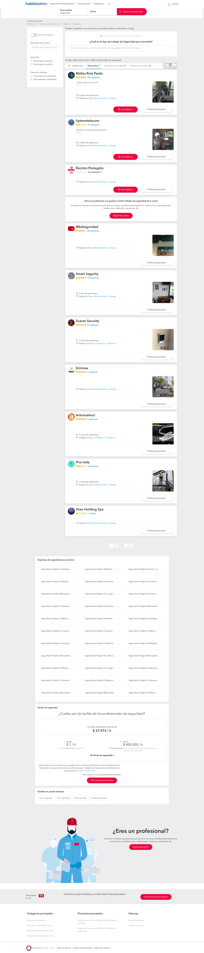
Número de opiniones (139, 66)
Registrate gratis (121, 216)
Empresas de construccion (50, 24)
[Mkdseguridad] (71, 228)
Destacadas (93, 66)
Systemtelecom (87, 121)
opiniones (93, 78)
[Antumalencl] (71, 416)
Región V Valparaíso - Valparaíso (102, 344)
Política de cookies (102, 948)
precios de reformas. (86, 771)
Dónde (93, 11)
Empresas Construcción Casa (39, 926)
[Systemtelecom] (71, 122)
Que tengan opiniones (43, 61)
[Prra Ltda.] (71, 464)
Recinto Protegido (90, 168)
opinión (92, 513)
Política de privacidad (82, 948)
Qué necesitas (66, 10)
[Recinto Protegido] (71, 169)
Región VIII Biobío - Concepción (101, 438)
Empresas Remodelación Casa (40, 931)
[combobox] (72, 11)
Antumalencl (85, 415)
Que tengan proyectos (43, 64)
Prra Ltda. (83, 462)
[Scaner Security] (71, 322)
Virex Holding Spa (89, 509)
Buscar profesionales (132, 12)
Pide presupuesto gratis (102, 780)
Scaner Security (87, 321)
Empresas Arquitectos (36, 920)
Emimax (82, 368)
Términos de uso (64, 948)
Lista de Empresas (136, 920)
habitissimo (31, 24)
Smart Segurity (87, 274)
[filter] (31, 61)
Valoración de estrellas (113, 66)
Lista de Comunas (136, 926)
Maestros (66, 24)
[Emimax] (71, 369)
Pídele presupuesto (156, 109)
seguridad (46, 798)
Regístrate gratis (141, 847)
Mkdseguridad (87, 227)
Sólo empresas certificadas (45, 79)
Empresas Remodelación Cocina (41, 936)
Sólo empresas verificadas (44, 76)
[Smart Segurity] (71, 275)
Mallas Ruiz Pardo (89, 73)
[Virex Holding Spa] (71, 511)
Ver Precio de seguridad (101, 755)
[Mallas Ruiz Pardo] (71, 75)
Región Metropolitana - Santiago (102, 98)
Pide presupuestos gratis (156, 897)
